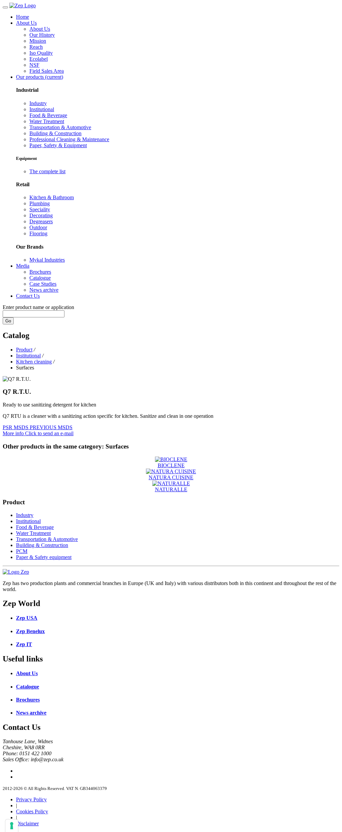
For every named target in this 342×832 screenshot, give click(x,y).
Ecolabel (38, 59)
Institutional (41, 109)
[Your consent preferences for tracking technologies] (11, 825)
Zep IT (24, 644)
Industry (38, 103)
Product (24, 349)
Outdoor (38, 227)
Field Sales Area (46, 71)
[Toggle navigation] (5, 7)
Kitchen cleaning (34, 361)
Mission (37, 41)
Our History (42, 35)
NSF (34, 65)
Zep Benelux (30, 631)
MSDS (22, 427)
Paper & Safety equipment (43, 557)
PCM (21, 551)
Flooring (38, 233)
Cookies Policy (32, 811)
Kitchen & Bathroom (51, 197)
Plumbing (39, 203)
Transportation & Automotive (60, 127)
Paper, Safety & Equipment (58, 145)
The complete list (47, 171)
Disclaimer (27, 823)
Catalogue (40, 278)
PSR (8, 427)
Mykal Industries (47, 260)
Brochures (40, 272)
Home (22, 17)
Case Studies (42, 284)
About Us (26, 23)
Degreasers (41, 221)
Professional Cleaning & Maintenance (69, 139)
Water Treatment (46, 121)
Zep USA (26, 618)
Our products (39, 77)
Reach (36, 47)
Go (8, 320)
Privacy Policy (31, 799)
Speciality (39, 209)
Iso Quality (41, 53)
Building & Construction (55, 133)
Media (22, 266)
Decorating (41, 215)
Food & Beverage (48, 115)
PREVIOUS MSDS (51, 427)
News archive (43, 290)
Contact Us (28, 296)
